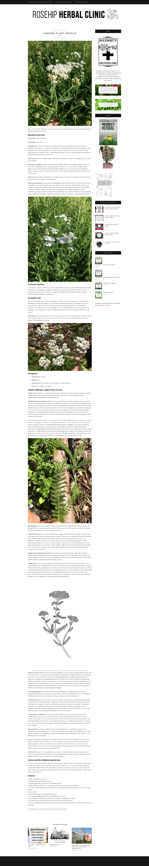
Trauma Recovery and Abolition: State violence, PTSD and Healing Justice (81, 847)
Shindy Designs (106, 305)
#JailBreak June (54, 844)
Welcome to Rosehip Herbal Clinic (40, 2)
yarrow (64, 809)
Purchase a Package (81, 2)
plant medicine (43, 809)
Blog (55, 30)
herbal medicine (33, 809)
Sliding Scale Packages (63, 2)
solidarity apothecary (55, 809)
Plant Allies (62, 30)
